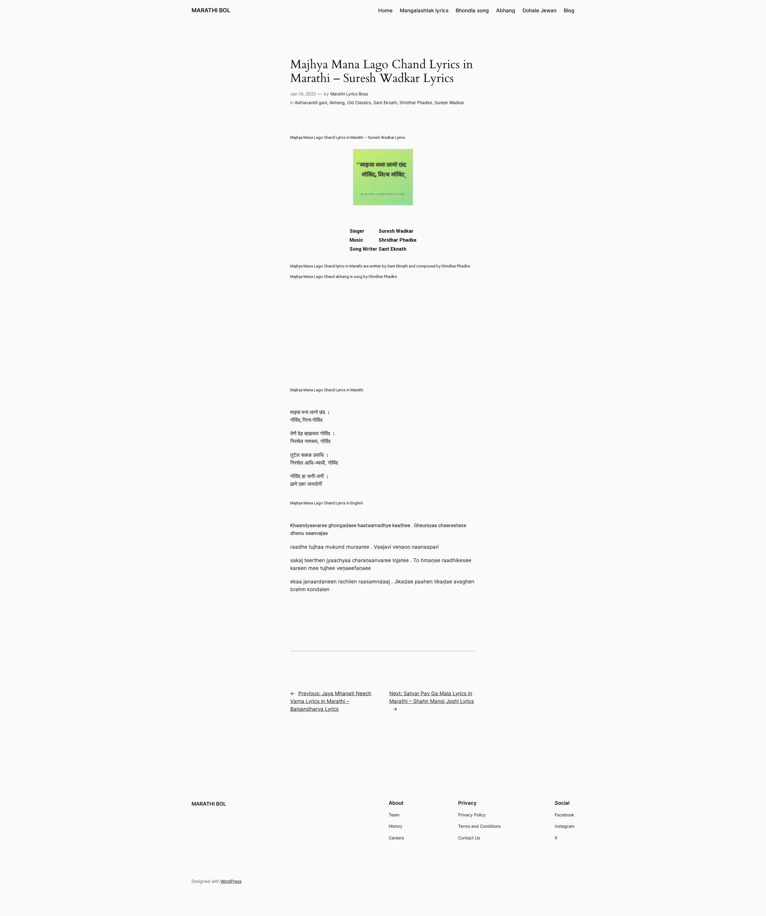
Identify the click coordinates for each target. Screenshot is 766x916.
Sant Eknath (385, 102)
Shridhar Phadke (415, 102)
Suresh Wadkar (449, 102)
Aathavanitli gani (311, 102)
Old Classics (359, 102)
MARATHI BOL (211, 10)
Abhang (337, 102)
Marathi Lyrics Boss (349, 93)
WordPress (231, 881)
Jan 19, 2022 (303, 93)
